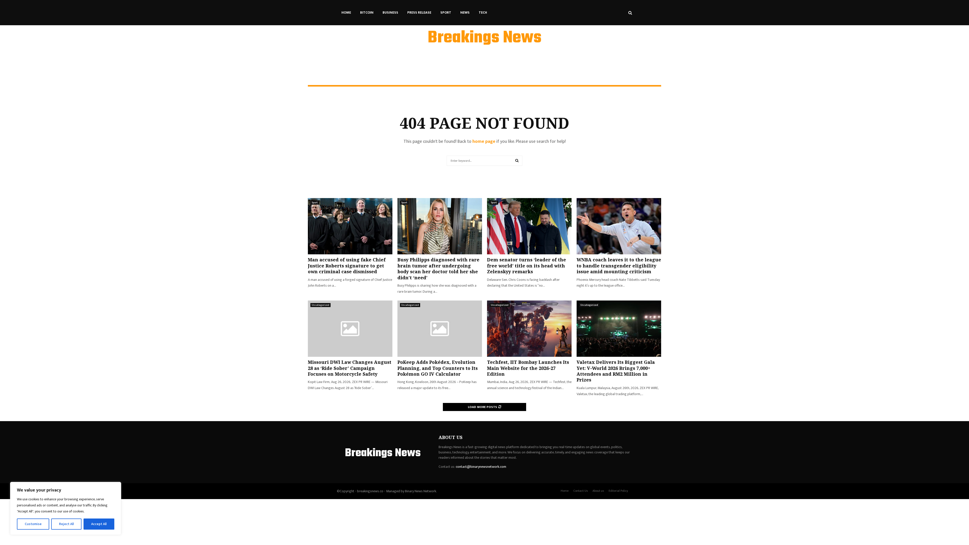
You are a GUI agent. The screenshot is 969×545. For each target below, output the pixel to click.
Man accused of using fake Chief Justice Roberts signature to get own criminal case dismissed (347, 266)
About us (598, 490)
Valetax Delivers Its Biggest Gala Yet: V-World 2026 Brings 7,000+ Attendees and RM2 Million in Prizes (616, 371)
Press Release (419, 12)
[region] (65, 508)
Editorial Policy (618, 490)
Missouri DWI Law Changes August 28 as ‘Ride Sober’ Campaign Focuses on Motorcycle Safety (349, 368)
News (465, 12)
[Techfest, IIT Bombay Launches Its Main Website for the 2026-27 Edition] (529, 329)
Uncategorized (320, 305)
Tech (483, 12)
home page (483, 141)
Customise (33, 524)
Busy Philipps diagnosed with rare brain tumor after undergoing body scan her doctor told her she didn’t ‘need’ (438, 268)
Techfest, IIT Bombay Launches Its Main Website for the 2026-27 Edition (528, 368)
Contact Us (580, 490)
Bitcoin (366, 12)
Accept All (98, 524)
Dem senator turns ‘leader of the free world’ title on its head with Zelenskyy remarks (526, 266)
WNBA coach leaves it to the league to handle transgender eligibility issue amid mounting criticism (619, 266)
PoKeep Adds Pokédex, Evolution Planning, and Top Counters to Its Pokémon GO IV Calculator (437, 368)
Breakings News (485, 38)
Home (346, 12)
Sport (445, 12)
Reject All (66, 524)
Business (390, 12)
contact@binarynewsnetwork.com (481, 467)
